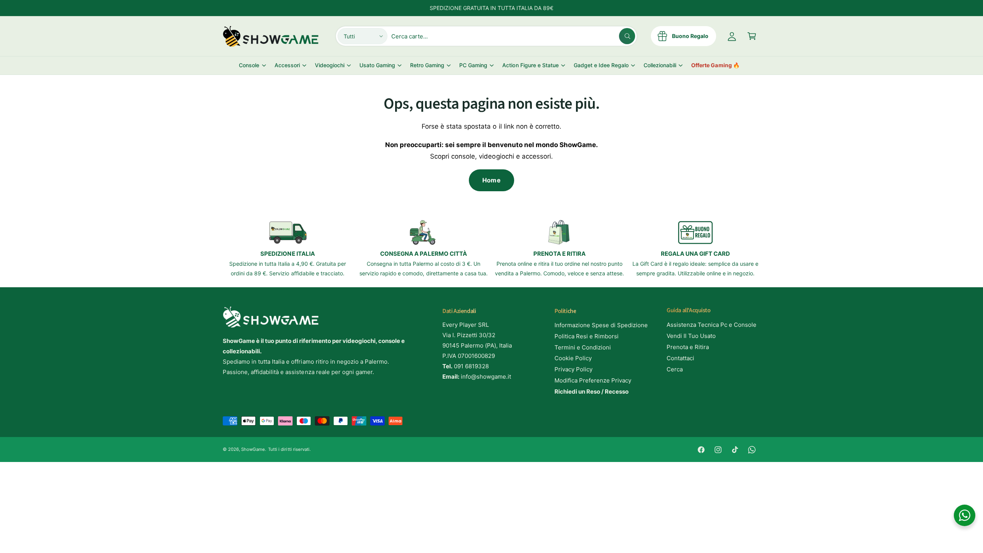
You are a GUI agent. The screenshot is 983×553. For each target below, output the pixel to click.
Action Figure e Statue (530, 65)
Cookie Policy (573, 358)
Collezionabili (660, 65)
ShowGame (253, 449)
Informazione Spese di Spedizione (601, 325)
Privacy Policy (573, 369)
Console (249, 65)
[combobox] (513, 36)
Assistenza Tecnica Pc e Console (712, 324)
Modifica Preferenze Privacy (592, 380)
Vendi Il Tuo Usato (691, 335)
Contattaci (680, 358)
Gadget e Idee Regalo (601, 65)
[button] (752, 36)
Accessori (287, 65)
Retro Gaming (427, 65)
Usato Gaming (377, 65)
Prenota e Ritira (688, 347)
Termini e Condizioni (582, 347)
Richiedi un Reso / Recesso (591, 391)
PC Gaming (473, 65)
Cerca (675, 369)
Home (491, 180)
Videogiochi (329, 65)
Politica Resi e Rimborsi (586, 336)
